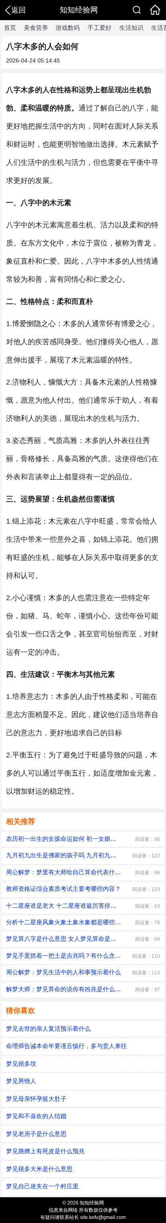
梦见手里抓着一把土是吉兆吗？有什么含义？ (66, 955)
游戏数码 (68, 27)
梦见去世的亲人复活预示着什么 (48, 1028)
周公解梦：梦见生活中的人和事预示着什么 (63, 972)
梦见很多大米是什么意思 (39, 1168)
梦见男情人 (21, 1080)
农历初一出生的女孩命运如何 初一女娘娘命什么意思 (76, 838)
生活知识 (131, 27)
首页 (10, 27)
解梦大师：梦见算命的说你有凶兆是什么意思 (66, 989)
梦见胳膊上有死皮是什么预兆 (45, 1151)
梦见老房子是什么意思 (36, 1133)
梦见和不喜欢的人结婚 (36, 1116)
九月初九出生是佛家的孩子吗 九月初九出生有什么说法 (79, 855)
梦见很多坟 (21, 1063)
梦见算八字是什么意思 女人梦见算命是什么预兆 (70, 938)
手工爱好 (99, 27)
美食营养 (36, 27)
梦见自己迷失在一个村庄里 (42, 1186)
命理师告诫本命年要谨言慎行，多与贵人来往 (66, 1045)
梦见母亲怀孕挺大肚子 (36, 1098)
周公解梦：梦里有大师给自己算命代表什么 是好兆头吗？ (82, 872)
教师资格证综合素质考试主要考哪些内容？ (63, 888)
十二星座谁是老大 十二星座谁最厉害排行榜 (64, 905)
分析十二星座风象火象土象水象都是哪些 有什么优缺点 (79, 922)
